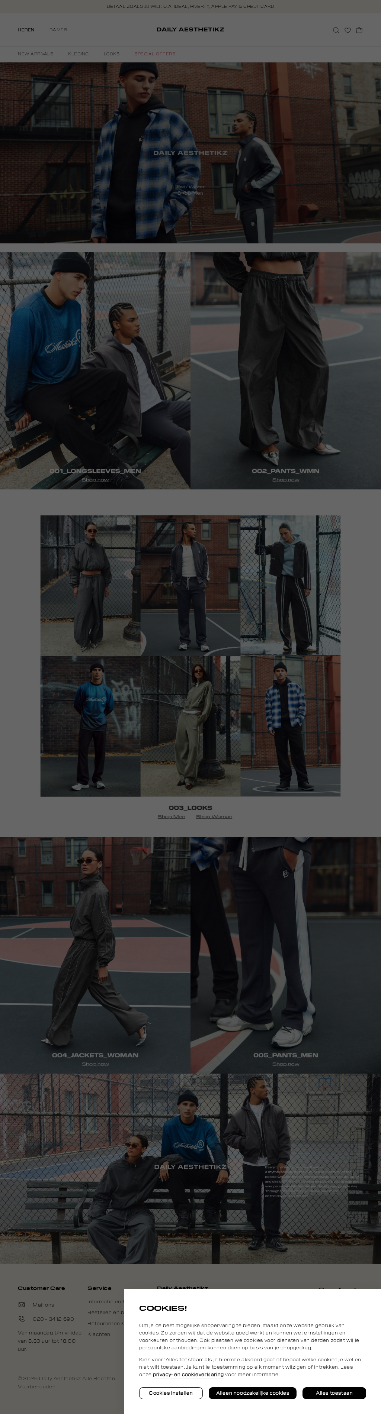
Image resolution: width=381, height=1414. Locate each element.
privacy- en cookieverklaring (188, 1375)
